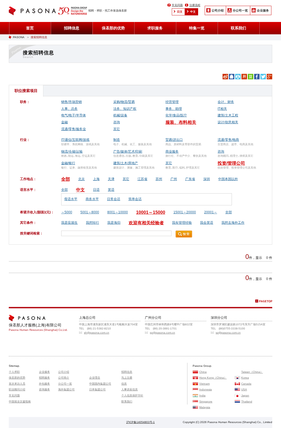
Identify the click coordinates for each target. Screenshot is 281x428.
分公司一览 (240, 10)
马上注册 (126, 377)
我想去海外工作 (233, 223)
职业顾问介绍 (17, 389)
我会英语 (206, 223)
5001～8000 (89, 212)
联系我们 (238, 28)
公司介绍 (218, 10)
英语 (111, 190)
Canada (246, 383)
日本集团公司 (97, 389)
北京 (81, 179)
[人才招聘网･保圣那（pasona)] (33, 11)
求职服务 (155, 28)
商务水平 (92, 199)
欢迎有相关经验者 (146, 222)
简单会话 (135, 199)
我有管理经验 (182, 223)
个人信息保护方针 (132, 395)
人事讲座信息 (129, 389)
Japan (245, 395)
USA (244, 389)
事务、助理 (173, 109)
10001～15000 (150, 212)
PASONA (18, 37)
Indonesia (205, 389)
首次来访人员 (17, 383)
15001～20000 (184, 212)
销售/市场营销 (71, 102)
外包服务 (44, 383)
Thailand (246, 401)
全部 (65, 179)
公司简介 (63, 377)
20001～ (210, 212)
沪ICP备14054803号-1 (140, 422)
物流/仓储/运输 (72, 151)
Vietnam (204, 383)
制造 (116, 140)
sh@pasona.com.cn (96, 332)
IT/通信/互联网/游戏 (75, 140)
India (202, 395)
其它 (116, 129)
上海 (96, 179)
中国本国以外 (228, 179)
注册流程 (194, 5)
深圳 (206, 179)
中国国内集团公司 (100, 383)
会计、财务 (226, 102)
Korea (245, 377)
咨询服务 (44, 389)
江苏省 (142, 179)
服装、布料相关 (180, 122)
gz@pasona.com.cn (162, 332)
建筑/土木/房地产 (125, 163)
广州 (173, 179)
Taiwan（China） (252, 371)
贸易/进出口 (174, 140)
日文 (179, 11)
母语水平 (70, 199)
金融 (64, 122)
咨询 (116, 122)
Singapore (205, 401)
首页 (30, 28)
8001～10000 (117, 212)
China (203, 371)
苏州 (159, 179)
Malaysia (204, 407)
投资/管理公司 (231, 163)
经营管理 (172, 102)
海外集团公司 (66, 389)
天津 (111, 179)
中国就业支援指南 (20, 401)
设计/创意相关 (228, 122)
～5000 (66, 212)
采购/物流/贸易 (124, 102)
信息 (124, 383)
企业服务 (263, 10)
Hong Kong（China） (213, 377)
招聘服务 (44, 377)
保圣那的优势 (113, 28)
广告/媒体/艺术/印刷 (127, 151)
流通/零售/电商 (228, 140)
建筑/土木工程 (228, 115)
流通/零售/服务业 (73, 129)
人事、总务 (69, 109)
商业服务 (172, 151)
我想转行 (92, 223)
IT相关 (222, 109)
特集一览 (196, 28)
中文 (193, 11)
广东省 (190, 179)
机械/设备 (120, 115)
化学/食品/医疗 (176, 115)
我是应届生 (69, 223)
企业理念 (94, 377)
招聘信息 (71, 28)
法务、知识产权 (124, 109)
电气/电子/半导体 (73, 115)
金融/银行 (68, 163)
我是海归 (113, 223)
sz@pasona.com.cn (228, 332)
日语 (96, 190)
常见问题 (177, 5)
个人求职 (14, 371)
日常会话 (113, 199)
